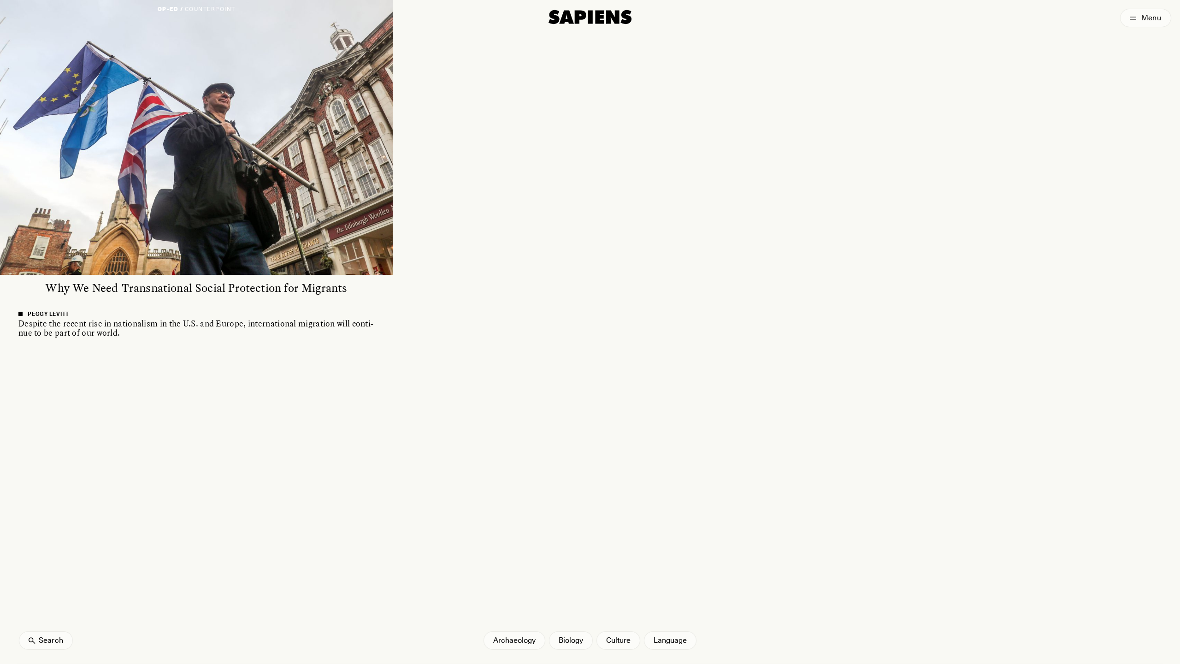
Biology (571, 640)
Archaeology (514, 640)
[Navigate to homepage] (590, 17)
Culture (618, 640)
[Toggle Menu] (1146, 18)
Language (670, 640)
